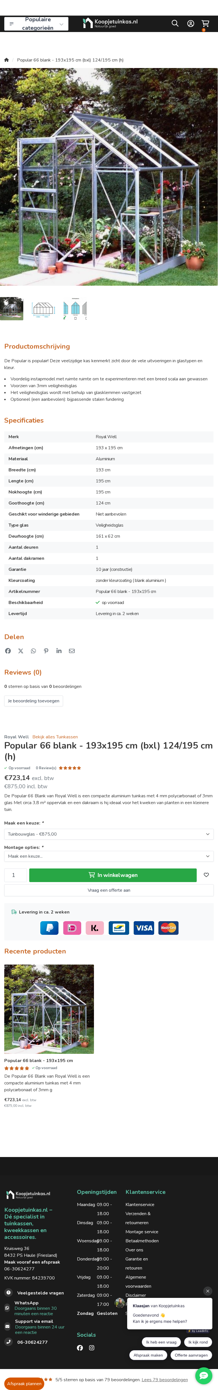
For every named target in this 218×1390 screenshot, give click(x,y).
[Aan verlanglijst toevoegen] (206, 875)
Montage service (141, 1232)
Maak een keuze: (23, 823)
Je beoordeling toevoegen (33, 701)
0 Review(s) (46, 768)
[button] (175, 24)
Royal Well (16, 737)
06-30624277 (19, 1269)
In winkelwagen (116, 875)
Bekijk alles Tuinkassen (55, 737)
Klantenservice (139, 1205)
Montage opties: (23, 847)
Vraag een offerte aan (109, 890)
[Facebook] (82, 1348)
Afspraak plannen (24, 1384)
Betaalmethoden (142, 1241)
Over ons (134, 1250)
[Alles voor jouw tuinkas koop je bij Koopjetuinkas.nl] (110, 24)
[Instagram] (94, 1348)
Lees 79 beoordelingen (165, 1380)
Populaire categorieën (37, 24)
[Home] (6, 60)
